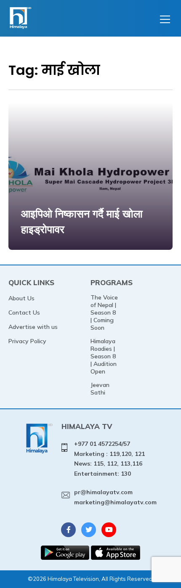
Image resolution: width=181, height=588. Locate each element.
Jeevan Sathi (99, 388)
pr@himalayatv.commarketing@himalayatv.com (115, 497)
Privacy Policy (27, 341)
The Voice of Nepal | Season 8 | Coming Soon (104, 312)
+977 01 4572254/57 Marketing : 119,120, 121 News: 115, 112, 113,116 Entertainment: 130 (109, 458)
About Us (21, 298)
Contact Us (24, 312)
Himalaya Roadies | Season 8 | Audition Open (103, 356)
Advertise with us (33, 327)
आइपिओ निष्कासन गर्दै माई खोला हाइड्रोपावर (82, 221)
